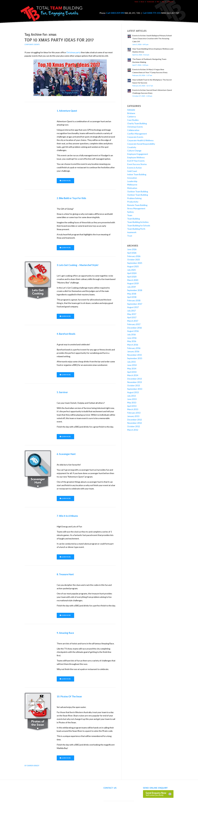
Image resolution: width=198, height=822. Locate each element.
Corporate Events (32, 44)
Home (136, 1)
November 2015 (134, 355)
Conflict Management (137, 133)
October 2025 (133, 259)
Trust (129, 235)
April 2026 (131, 253)
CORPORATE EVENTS (32, 796)
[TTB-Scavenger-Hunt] (38, 469)
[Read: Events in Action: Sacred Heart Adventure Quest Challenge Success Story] (129, 91)
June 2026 (131, 249)
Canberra (131, 116)
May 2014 (131, 368)
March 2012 (132, 430)
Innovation (132, 178)
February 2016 (133, 348)
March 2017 (132, 321)
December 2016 (134, 327)
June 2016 (131, 338)
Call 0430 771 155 (152, 13)
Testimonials (150, 1)
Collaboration (133, 130)
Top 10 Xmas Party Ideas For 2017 (59, 39)
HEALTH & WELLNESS (32, 805)
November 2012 (134, 423)
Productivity (132, 201)
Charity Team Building (137, 123)
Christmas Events (135, 126)
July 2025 (131, 270)
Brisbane (131, 113)
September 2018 (134, 290)
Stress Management (136, 208)
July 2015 (131, 361)
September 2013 (134, 389)
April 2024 (131, 273)
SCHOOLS (28, 800)
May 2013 (131, 402)
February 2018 (133, 300)
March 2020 (132, 280)
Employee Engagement (137, 154)
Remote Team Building (137, 205)
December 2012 (134, 419)
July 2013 (131, 396)
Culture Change (134, 150)
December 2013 (134, 378)
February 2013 (133, 412)
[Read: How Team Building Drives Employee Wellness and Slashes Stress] (129, 50)
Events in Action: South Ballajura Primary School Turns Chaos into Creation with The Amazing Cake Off (152, 38)
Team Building (133, 218)
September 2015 (134, 358)
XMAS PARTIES (30, 809)
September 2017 (134, 304)
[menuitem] (136, 1)
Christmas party (73, 52)
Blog (163, 1)
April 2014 (131, 372)
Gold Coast (132, 171)
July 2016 (131, 334)
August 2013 (133, 392)
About (142, 1)
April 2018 (131, 297)
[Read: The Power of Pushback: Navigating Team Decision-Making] (129, 60)
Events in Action (134, 167)
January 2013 (133, 416)
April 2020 (131, 276)
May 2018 (131, 293)
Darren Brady (33, 765)
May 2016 (131, 341)
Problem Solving (134, 198)
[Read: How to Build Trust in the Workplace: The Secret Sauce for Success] (129, 80)
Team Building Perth (136, 229)
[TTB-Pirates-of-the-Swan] (38, 712)
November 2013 (134, 382)
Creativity (131, 147)
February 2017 (133, 324)
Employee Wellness (136, 157)
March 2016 (132, 344)
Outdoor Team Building (137, 191)
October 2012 (133, 426)
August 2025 (133, 266)
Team (129, 215)
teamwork (131, 232)
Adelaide (131, 110)
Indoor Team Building (136, 174)
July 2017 (131, 310)
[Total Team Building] (51, 13)
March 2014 (132, 375)
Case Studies (133, 120)
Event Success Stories (137, 164)
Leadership (132, 181)
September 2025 (134, 263)
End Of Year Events (136, 160)
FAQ (158, 1)
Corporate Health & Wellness (140, 140)
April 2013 (131, 406)
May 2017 (131, 314)
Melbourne (132, 184)
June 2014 (131, 365)
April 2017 (131, 317)
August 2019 (133, 283)
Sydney (130, 212)
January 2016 (133, 351)
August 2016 (133, 331)
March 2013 (132, 409)
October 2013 (133, 385)
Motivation (132, 188)
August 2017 (133, 307)
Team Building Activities (138, 222)
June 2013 (131, 399)
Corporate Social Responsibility (141, 144)
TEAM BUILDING (30, 787)
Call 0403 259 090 (115, 13)
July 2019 (131, 287)
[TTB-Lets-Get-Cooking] (38, 280)
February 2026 (133, 256)
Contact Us (170, 1)
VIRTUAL (28, 791)
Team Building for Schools (138, 225)
